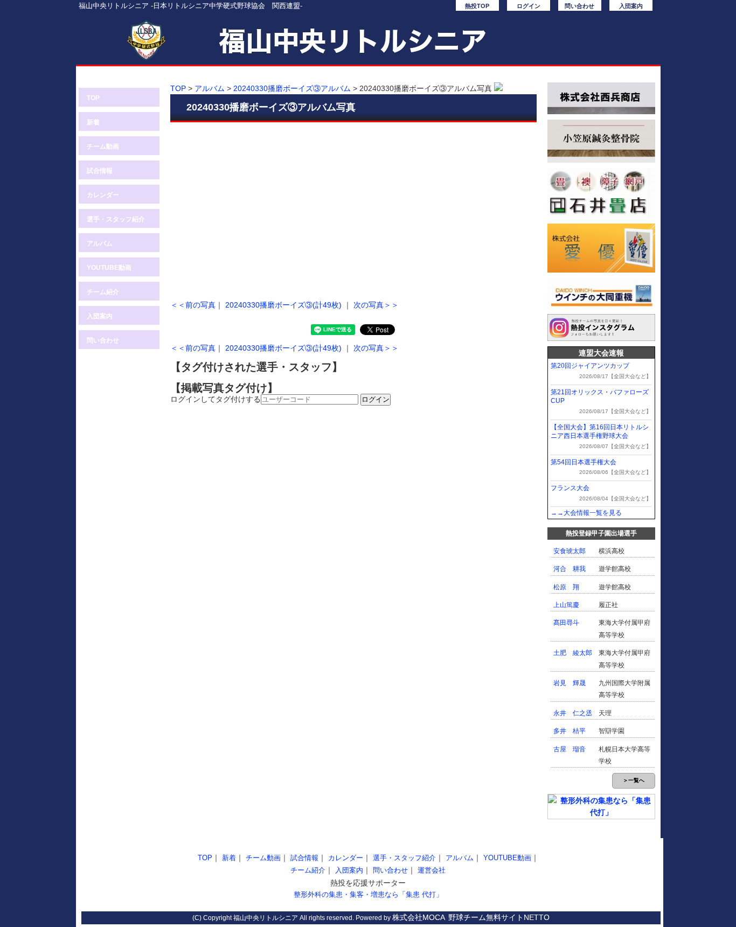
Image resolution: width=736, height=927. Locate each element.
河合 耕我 (569, 569)
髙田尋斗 (566, 622)
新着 (93, 122)
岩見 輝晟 (569, 683)
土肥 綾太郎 (572, 653)
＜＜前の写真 (193, 305)
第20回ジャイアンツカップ (590, 366)
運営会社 (432, 870)
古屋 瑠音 (569, 749)
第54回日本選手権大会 (583, 462)
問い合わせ (579, 6)
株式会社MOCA (418, 917)
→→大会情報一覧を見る (586, 513)
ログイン (528, 6)
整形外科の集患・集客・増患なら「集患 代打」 (368, 894)
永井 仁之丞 (572, 713)
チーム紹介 (103, 292)
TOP (93, 98)
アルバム (100, 243)
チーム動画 (103, 146)
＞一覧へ (633, 780)
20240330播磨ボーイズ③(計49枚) (283, 305)
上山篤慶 (566, 605)
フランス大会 (570, 488)
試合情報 (100, 171)
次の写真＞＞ (376, 305)
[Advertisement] (353, 208)
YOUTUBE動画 (109, 267)
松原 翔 (566, 587)
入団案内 (631, 6)
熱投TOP (477, 6)
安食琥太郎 (569, 551)
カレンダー (103, 195)
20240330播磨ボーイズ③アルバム (292, 88)
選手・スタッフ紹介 (116, 219)
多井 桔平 (569, 731)
